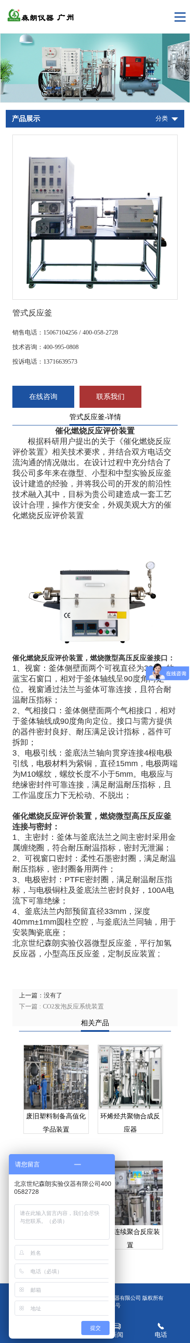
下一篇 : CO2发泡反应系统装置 (61, 1006)
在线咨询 (43, 396)
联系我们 (110, 396)
